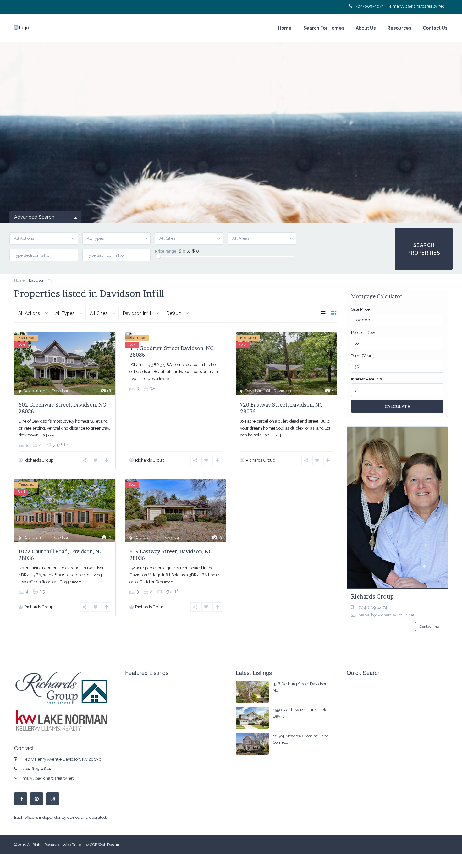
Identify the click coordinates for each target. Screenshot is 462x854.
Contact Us (435, 27)
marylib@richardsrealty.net (418, 6)
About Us (366, 27)
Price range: (166, 251)
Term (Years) (363, 356)
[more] (51, 435)
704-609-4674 (369, 6)
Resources (399, 27)
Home (285, 27)
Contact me (429, 626)
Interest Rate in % (366, 379)
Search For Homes (323, 27)
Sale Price (360, 309)
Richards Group (38, 460)
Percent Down (364, 333)
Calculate (397, 406)
